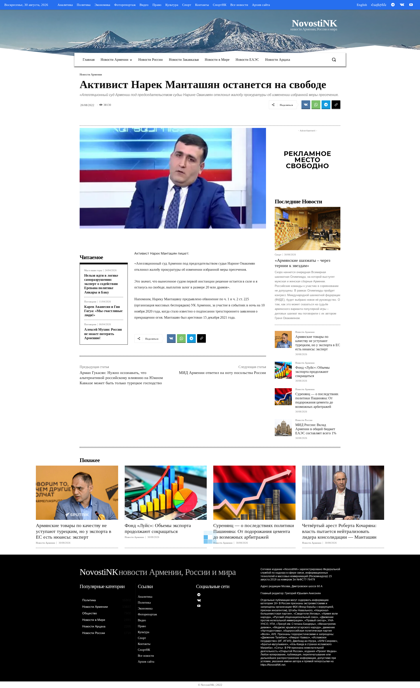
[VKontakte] (402, 5)
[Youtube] (411, 5)
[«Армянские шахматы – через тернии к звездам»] (307, 228)
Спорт (278, 254)
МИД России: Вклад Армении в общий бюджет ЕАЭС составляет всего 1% (315, 429)
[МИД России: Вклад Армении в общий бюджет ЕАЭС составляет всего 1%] (283, 427)
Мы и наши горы (93, 270)
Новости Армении (91, 74)
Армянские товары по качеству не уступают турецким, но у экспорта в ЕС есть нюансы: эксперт (317, 343)
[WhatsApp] (316, 104)
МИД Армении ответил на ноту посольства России (222, 372)
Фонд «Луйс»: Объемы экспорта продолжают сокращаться (312, 372)
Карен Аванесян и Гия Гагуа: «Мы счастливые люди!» (103, 311)
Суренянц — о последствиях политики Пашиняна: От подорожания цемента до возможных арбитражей (316, 400)
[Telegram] (392, 5)
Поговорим (90, 301)
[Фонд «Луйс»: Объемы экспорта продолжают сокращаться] (283, 370)
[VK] (305, 104)
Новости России (303, 420)
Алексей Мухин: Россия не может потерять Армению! (103, 334)
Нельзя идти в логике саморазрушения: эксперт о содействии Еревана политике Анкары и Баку (101, 284)
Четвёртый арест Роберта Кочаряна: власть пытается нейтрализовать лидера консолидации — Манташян (339, 531)
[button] (333, 59)
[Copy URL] (336, 104)
